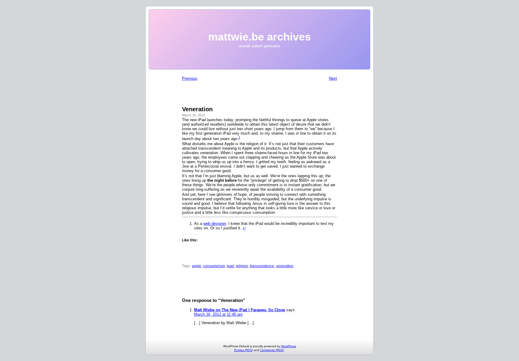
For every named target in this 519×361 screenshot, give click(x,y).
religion (242, 266)
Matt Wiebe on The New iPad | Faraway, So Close (239, 310)
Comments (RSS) (272, 350)
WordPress (288, 346)
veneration (284, 266)
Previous (189, 78)
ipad (230, 266)
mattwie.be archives (259, 37)
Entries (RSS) (243, 350)
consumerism (214, 266)
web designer (214, 223)
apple (196, 266)
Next (333, 78)
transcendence (262, 266)
